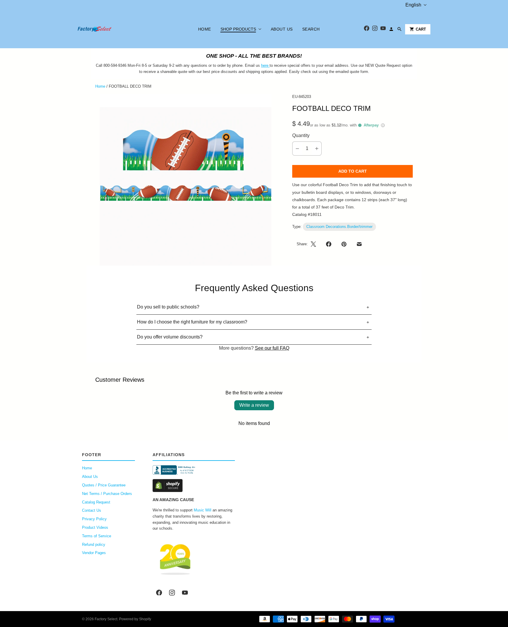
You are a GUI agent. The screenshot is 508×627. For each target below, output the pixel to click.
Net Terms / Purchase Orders (107, 493)
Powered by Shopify (135, 619)
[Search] (399, 29)
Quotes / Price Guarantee (104, 485)
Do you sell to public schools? (168, 306)
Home (204, 29)
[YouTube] (383, 29)
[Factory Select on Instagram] (172, 592)
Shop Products (238, 29)
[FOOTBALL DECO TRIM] (185, 180)
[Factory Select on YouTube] (184, 592)
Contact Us (91, 510)
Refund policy (93, 544)
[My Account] (391, 29)
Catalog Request (96, 502)
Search (311, 29)
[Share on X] (315, 244)
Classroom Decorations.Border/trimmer (339, 226)
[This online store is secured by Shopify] (194, 485)
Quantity (301, 135)
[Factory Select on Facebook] (159, 592)
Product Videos (95, 527)
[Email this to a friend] (359, 244)
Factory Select (106, 619)
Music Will (202, 510)
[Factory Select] (112, 29)
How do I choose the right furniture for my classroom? (192, 321)
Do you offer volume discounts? (170, 336)
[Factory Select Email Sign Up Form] (269, 65)
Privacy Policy (94, 519)
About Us (282, 29)
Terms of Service (96, 536)
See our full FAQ (272, 348)
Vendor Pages (94, 553)
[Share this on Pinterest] (344, 244)
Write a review (254, 405)
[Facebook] (366, 29)
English (413, 4)
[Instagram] (374, 29)
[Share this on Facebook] (328, 244)
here (264, 65)
